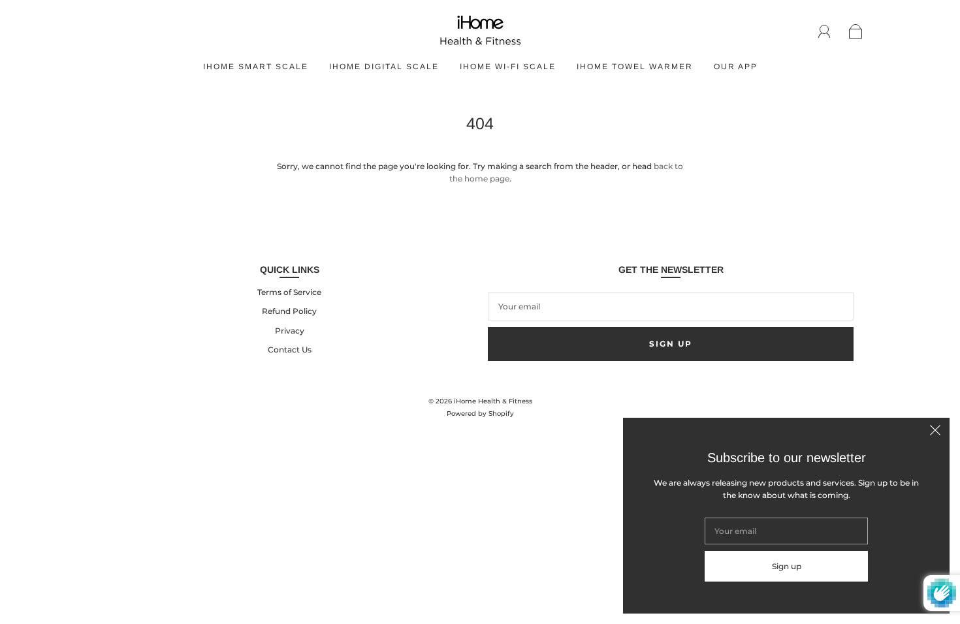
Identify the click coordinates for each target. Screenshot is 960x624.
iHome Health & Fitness (493, 401)
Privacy (289, 330)
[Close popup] (935, 432)
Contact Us (290, 349)
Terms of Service (289, 292)
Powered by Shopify (480, 413)
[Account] (824, 31)
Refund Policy (289, 311)
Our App (736, 66)
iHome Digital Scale (384, 66)
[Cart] (856, 32)
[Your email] (671, 306)
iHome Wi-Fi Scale (508, 66)
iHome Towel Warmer (635, 66)
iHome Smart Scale (255, 66)
